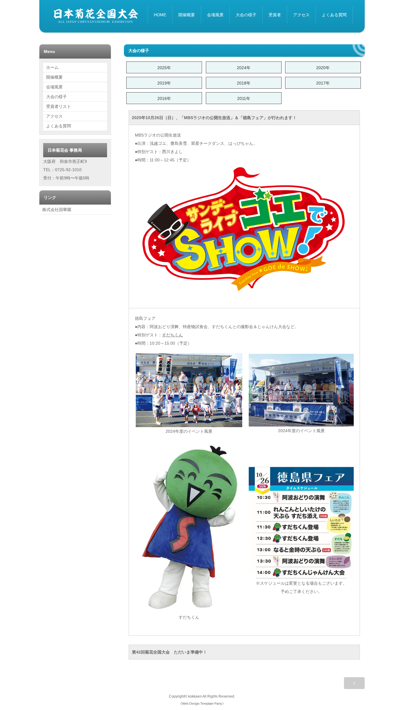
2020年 (323, 67)
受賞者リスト (58, 106)
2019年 (164, 83)
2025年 (164, 67)
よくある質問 (334, 14)
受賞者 (275, 14)
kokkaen (195, 696)
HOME (160, 14)
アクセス (301, 14)
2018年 (244, 83)
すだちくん (172, 335)
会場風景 (215, 14)
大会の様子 (246, 14)
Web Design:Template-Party (202, 703)
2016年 (164, 98)
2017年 (323, 83)
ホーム (52, 67)
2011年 (243, 98)
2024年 (244, 67)
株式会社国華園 (56, 209)
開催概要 (186, 14)
